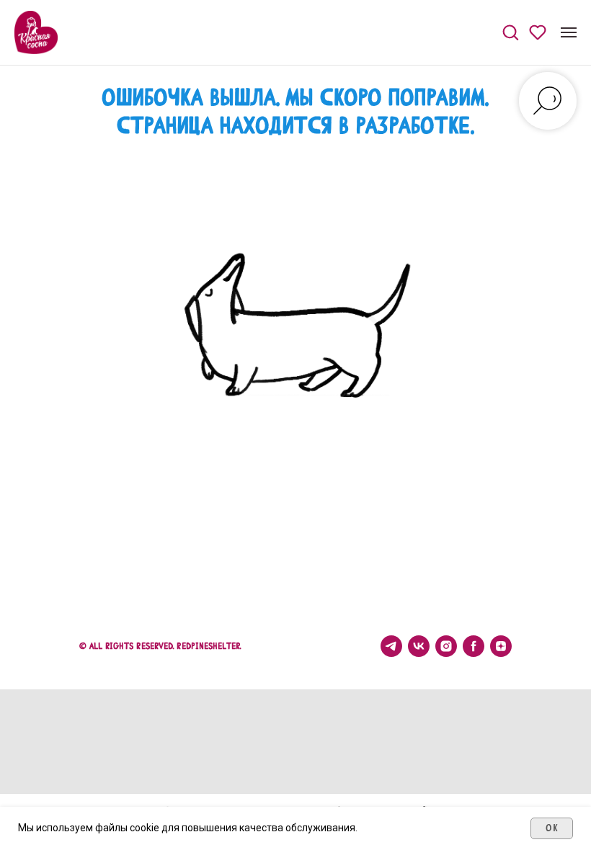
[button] (510, 31)
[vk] (419, 646)
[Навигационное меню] (569, 32)
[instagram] (446, 646)
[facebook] (473, 646)
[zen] (501, 646)
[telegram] (391, 646)
